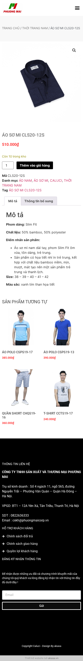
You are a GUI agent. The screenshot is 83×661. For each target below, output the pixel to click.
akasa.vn (53, 658)
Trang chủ (11, 28)
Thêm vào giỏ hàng (35, 165)
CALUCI (56, 180)
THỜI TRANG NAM (35, 28)
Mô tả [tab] (12, 201)
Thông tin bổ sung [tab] (38, 201)
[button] (77, 8)
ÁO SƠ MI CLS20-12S (25, 190)
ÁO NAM (25, 180)
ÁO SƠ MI (41, 180)
